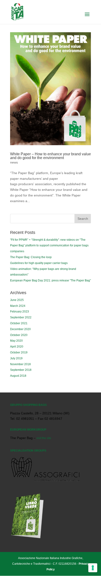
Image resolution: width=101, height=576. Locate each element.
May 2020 (16, 340)
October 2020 (18, 335)
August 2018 (18, 375)
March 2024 (17, 306)
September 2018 (20, 370)
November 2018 (20, 364)
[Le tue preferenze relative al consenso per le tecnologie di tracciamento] (92, 567)
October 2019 (18, 352)
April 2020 (16, 346)
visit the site (43, 438)
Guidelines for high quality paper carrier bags (39, 263)
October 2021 (18, 323)
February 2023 (19, 311)
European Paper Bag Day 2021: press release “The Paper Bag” (50, 280)
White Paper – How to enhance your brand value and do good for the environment (50, 156)
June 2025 (17, 300)
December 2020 (20, 329)
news (14, 162)
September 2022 (20, 317)
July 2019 (16, 358)
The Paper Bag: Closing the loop (31, 257)
